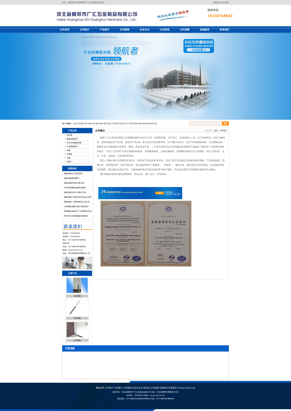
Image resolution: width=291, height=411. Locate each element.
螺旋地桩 (91, 123)
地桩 (68, 150)
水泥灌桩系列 (72, 146)
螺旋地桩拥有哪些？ (72, 178)
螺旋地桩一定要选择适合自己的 (77, 202)
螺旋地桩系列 (72, 139)
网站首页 (100, 388)
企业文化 (144, 29)
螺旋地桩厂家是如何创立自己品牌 (77, 197)
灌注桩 (69, 135)
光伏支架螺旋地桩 (80, 123)
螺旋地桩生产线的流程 (73, 173)
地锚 (68, 158)
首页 (216, 130)
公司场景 (184, 29)
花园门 (69, 162)
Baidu (187, 388)
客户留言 (225, 2)
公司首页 (64, 29)
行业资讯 (164, 29)
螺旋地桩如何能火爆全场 (74, 183)
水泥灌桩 (115, 123)
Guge (193, 388)
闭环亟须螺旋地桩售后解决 (75, 188)
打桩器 (69, 154)
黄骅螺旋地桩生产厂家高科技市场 (77, 211)
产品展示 (104, 29)
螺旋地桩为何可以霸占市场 (75, 192)
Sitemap (181, 388)
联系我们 (216, 2)
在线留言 (204, 29)
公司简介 (84, 29)
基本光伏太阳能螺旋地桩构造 (76, 216)
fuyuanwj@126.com (75, 250)
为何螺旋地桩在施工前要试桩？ (77, 206)
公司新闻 (124, 29)
